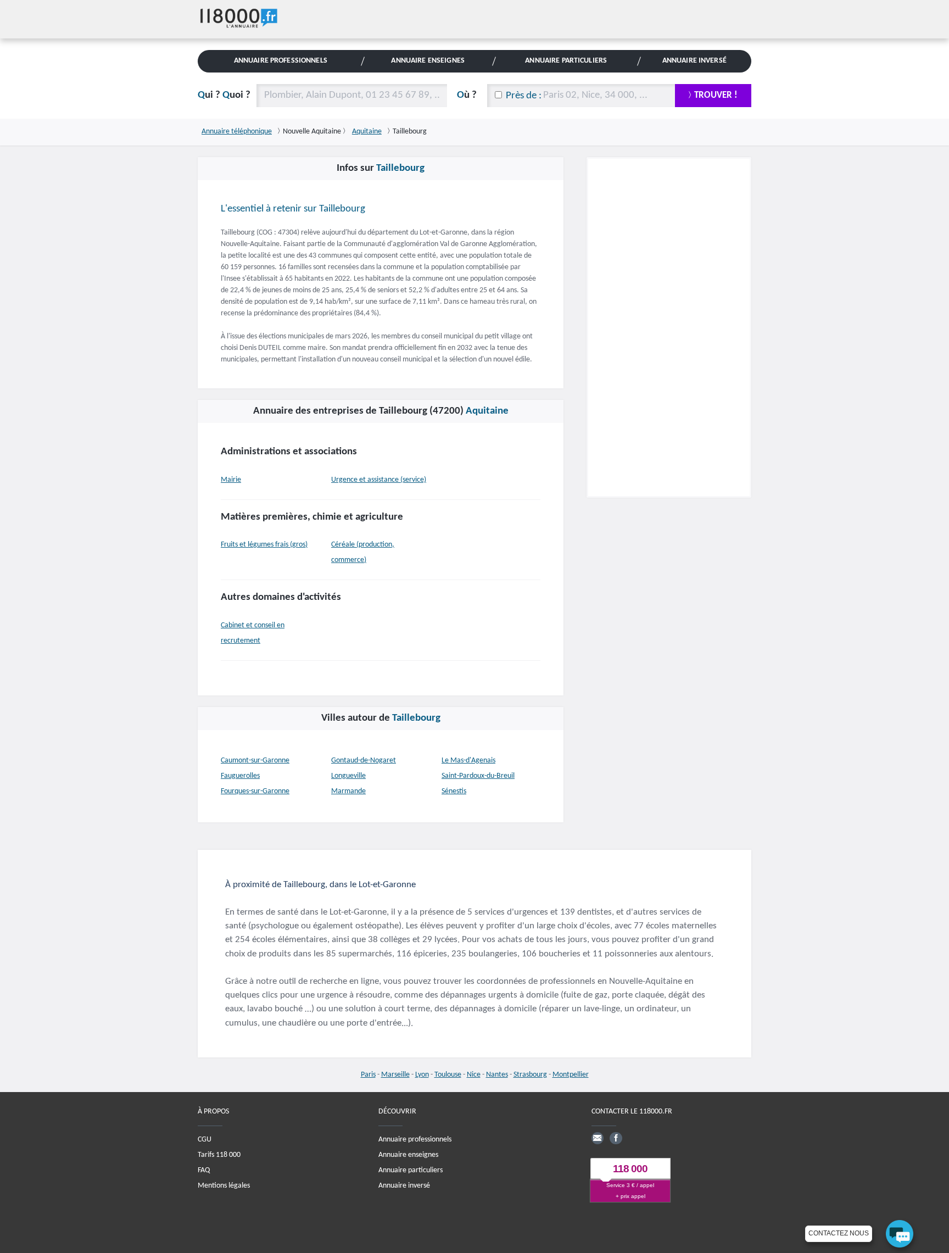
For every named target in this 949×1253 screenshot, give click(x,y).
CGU (204, 1139)
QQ (224, 95)
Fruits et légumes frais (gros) (264, 545)
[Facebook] (616, 1138)
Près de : (524, 96)
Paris (368, 1075)
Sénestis (454, 791)
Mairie (231, 480)
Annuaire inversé (404, 1186)
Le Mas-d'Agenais (468, 760)
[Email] (597, 1138)
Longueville (348, 776)
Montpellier (570, 1075)
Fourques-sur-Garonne (255, 791)
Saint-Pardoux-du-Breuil (478, 776)
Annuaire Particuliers (566, 60)
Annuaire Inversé (694, 60)
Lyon (422, 1075)
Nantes (497, 1075)
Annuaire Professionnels (280, 60)
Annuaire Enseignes (427, 60)
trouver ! (716, 95)
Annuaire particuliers (410, 1170)
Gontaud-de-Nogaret (363, 760)
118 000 (630, 1168)
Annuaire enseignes (408, 1155)
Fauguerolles (240, 776)
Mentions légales (224, 1186)
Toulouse (447, 1075)
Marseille (395, 1075)
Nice (474, 1075)
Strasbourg (530, 1075)
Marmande (348, 791)
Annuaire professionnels (414, 1139)
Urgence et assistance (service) (378, 480)
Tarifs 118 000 (219, 1155)
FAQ (204, 1170)
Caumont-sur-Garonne (255, 760)
